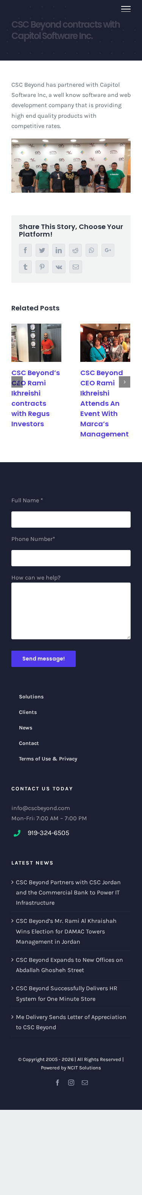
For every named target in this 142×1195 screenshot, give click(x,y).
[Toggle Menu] (126, 9)
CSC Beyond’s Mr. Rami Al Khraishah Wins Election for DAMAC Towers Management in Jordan (66, 931)
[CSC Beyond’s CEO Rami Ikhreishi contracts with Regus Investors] (36, 343)
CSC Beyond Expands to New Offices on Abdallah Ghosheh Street (69, 965)
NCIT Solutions (84, 1067)
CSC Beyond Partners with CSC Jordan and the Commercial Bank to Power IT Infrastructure (68, 892)
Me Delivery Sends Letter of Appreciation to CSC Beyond (71, 1022)
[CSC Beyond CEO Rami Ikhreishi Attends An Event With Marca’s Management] (105, 343)
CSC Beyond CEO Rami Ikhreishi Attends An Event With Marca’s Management (104, 403)
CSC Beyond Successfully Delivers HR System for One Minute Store (66, 993)
